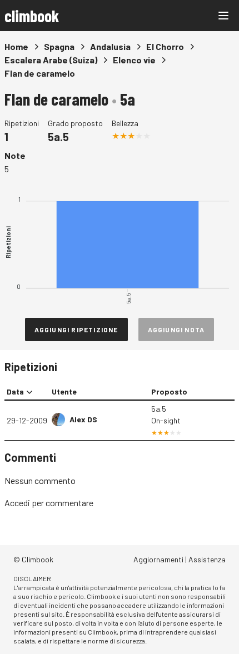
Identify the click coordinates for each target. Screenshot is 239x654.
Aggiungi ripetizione (76, 329)
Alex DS (83, 419)
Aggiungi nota (176, 329)
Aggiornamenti (158, 559)
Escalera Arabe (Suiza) (50, 59)
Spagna (59, 46)
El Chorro (165, 46)
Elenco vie (134, 59)
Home (16, 46)
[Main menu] (223, 15)
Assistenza (207, 559)
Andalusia (110, 46)
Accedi (17, 502)
